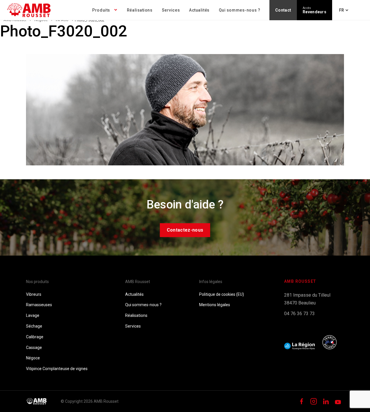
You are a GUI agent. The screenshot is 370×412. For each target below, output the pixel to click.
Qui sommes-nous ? (239, 10)
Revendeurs (314, 10)
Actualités (199, 10)
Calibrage (34, 337)
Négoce (33, 358)
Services (171, 10)
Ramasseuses (39, 304)
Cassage (34, 347)
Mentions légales (214, 304)
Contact (283, 10)
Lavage (32, 315)
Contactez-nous (185, 230)
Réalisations (140, 10)
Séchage (34, 326)
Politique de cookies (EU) (221, 294)
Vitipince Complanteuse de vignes (57, 368)
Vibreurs (33, 294)
